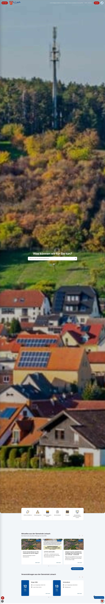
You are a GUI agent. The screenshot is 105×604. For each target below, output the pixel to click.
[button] (4, 2)
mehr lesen (37, 562)
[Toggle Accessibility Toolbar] (2, 598)
